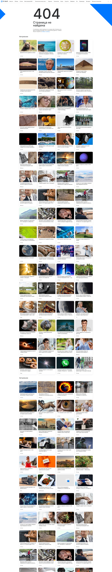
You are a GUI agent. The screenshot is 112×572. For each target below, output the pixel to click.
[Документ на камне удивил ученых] (28, 502)
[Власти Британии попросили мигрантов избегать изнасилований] (46, 502)
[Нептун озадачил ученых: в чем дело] (84, 160)
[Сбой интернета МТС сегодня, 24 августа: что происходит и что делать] (46, 198)
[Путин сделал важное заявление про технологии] (84, 440)
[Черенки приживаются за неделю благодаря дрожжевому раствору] (84, 272)
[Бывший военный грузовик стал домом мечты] (28, 558)
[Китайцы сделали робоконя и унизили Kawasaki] (65, 254)
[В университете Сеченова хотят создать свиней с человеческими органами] (46, 254)
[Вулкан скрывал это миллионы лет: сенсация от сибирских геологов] (28, 216)
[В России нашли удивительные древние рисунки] (28, 123)
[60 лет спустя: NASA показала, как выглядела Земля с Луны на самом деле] (84, 291)
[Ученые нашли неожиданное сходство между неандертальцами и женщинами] (65, 104)
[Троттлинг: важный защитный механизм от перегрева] (28, 440)
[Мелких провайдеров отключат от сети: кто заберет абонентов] (65, 421)
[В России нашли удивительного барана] (46, 483)
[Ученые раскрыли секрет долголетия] (84, 483)
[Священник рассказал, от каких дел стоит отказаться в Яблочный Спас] (65, 403)
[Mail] (2, 1)
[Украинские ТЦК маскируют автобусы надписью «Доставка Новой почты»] (46, 421)
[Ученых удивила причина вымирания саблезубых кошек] (28, 291)
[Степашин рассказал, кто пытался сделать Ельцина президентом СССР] (28, 179)
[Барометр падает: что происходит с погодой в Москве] (84, 365)
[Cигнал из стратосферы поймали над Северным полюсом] (84, 179)
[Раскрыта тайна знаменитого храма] (84, 235)
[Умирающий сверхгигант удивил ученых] (65, 67)
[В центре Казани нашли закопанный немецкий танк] (28, 160)
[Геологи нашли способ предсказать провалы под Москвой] (65, 198)
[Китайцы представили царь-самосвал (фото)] (46, 520)
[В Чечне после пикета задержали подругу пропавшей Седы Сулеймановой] (46, 104)
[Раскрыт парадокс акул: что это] (28, 104)
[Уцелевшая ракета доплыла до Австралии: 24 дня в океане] (28, 464)
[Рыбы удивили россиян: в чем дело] (28, 67)
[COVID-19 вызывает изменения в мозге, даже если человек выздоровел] (46, 347)
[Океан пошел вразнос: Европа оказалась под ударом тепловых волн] (46, 48)
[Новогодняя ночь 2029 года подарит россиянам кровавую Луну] (28, 142)
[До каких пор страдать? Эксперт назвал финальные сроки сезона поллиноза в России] (65, 347)
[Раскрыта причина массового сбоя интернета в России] (28, 403)
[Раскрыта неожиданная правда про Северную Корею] (84, 520)
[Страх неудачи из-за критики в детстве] (84, 328)
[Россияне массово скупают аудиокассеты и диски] (46, 539)
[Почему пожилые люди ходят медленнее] (65, 520)
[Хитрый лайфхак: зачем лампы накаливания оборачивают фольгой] (28, 384)
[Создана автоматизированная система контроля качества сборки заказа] (65, 291)
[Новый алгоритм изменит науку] (84, 421)
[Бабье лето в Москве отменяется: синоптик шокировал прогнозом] (84, 464)
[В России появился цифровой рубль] (84, 403)
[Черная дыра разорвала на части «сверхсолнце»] (28, 347)
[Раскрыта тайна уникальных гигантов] (46, 328)
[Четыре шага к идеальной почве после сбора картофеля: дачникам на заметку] (46, 86)
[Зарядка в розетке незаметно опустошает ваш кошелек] (84, 502)
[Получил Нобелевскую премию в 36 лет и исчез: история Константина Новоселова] (65, 142)
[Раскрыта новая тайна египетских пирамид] (84, 67)
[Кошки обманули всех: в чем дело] (28, 520)
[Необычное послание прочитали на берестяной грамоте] (28, 86)
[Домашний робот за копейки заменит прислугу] (28, 421)
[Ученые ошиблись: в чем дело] (28, 254)
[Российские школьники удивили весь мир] (84, 123)
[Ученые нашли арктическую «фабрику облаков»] (46, 403)
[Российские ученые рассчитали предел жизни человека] (65, 160)
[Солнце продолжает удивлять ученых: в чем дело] (28, 272)
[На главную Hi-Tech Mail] (5, 1)
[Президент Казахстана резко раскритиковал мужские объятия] (46, 67)
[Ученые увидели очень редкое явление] (46, 365)
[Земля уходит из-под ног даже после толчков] (46, 384)
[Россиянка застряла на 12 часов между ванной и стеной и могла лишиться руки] (65, 384)
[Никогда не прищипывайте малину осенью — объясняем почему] (84, 539)
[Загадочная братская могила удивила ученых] (65, 539)
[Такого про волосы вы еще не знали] (65, 123)
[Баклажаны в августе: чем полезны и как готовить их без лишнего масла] (46, 558)
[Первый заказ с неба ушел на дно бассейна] (46, 142)
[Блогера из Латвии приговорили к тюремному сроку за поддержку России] (28, 328)
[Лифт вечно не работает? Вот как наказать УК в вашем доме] (84, 384)
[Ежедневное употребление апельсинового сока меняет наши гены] (46, 123)
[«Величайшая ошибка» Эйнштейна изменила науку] (46, 291)
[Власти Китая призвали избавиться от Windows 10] (65, 558)
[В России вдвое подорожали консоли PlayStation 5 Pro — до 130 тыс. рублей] (65, 272)
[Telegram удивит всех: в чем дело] (46, 179)
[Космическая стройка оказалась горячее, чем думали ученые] (46, 440)
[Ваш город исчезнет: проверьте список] (65, 86)
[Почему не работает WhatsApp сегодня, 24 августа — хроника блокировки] (65, 365)
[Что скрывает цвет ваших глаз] (65, 483)
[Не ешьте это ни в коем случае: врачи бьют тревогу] (65, 48)
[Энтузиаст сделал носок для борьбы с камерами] (84, 142)
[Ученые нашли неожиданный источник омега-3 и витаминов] (28, 235)
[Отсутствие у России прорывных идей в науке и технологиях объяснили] (46, 160)
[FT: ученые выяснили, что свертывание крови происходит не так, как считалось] (84, 104)
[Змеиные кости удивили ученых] (46, 235)
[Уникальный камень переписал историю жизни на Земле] (28, 483)
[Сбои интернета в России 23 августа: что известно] (46, 272)
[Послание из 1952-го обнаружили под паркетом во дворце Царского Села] (46, 464)
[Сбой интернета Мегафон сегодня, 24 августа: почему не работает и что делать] (84, 558)
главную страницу (46, 31)
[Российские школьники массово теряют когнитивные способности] (65, 328)
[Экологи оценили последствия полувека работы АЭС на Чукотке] (84, 86)
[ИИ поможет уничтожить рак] (65, 235)
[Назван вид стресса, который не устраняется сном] (84, 254)
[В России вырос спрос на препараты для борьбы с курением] (84, 347)
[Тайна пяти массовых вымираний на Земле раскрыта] (65, 464)
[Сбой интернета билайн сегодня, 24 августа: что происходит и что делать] (84, 216)
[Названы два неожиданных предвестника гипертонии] (65, 502)
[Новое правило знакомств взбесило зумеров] (28, 539)
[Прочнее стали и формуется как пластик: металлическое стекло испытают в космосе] (46, 216)
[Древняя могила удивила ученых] (28, 48)
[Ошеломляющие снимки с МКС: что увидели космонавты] (84, 48)
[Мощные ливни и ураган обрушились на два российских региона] (65, 179)
